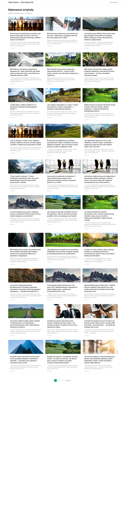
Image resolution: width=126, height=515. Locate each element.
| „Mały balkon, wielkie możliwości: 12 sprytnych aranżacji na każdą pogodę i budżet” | (23, 107)
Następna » (68, 380)
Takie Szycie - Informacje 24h (20, 2)
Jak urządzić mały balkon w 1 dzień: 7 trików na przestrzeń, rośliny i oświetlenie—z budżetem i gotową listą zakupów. (62, 107)
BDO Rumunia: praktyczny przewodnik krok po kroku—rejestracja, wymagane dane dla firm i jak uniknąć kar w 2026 (62, 35)
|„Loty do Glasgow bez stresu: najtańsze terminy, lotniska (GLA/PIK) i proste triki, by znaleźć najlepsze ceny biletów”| (25, 214)
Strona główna (114, 2)
